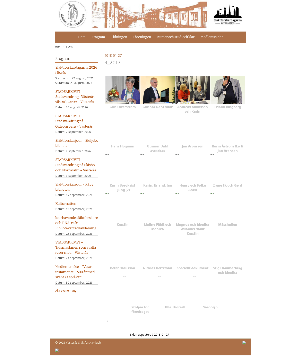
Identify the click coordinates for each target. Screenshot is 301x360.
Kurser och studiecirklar (176, 37)
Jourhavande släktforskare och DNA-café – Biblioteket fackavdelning (76, 223)
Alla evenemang (65, 290)
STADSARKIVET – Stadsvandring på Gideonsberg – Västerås (74, 121)
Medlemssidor (212, 37)
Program (98, 37)
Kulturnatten (65, 204)
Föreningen (142, 37)
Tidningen (119, 37)
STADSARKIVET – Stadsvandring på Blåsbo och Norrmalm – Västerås (75, 165)
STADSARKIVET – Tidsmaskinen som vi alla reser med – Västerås (75, 247)
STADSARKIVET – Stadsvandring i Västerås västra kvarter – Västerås (75, 96)
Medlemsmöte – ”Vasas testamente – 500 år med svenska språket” (75, 272)
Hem (82, 37)
